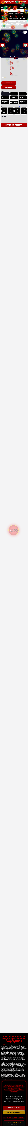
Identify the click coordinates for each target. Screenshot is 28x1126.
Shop (2, 7)
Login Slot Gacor (14, 1107)
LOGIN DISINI (8, 87)
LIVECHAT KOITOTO (14, 125)
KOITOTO (3, 1044)
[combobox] (12, 10)
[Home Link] (10, 6)
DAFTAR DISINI (8, 83)
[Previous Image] (2, 45)
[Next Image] (25, 45)
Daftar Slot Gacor (14, 1112)
